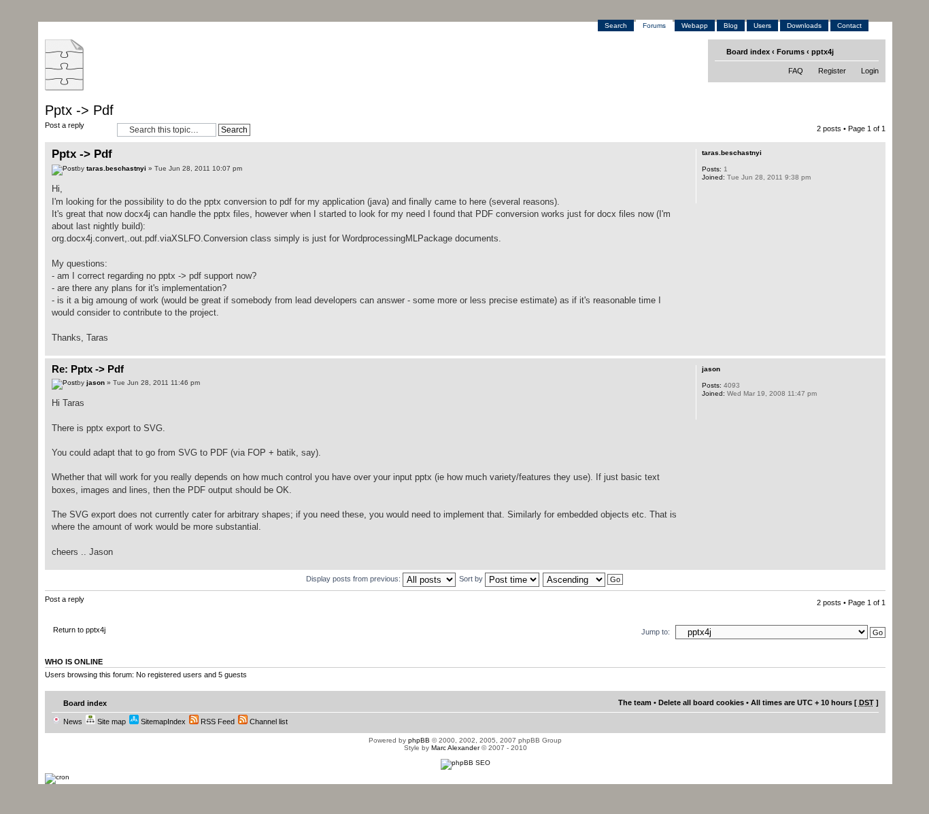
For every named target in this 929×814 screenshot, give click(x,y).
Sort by (472, 579)
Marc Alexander (455, 747)
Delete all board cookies (701, 702)
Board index (748, 52)
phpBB (419, 740)
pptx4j (822, 52)
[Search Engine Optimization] (465, 762)
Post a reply (64, 125)
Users (762, 25)
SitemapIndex (162, 721)
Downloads (804, 25)
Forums (654, 25)
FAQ (795, 71)
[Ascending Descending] (583, 579)
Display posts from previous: (354, 579)
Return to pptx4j (79, 630)
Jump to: (655, 632)
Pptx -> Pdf (79, 110)
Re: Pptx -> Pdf (88, 369)
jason (95, 382)
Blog (731, 25)
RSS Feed (217, 721)
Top (875, 348)
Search (616, 25)
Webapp (694, 25)
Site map (110, 721)
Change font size (870, 51)
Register (832, 71)
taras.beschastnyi (116, 168)
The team (635, 702)
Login (870, 71)
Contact (849, 25)
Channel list (268, 721)
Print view (849, 51)
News (71, 721)
